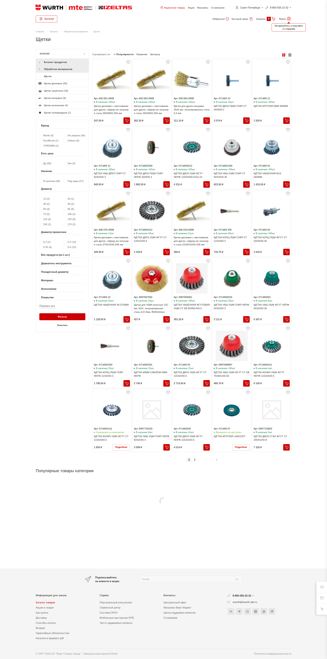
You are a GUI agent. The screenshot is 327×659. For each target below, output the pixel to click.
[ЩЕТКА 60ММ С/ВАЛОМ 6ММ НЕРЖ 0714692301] (152, 346)
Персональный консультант (116, 602)
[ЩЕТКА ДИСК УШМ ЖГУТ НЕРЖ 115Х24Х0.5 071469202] (192, 410)
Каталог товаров (45, 602)
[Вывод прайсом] (290, 55)
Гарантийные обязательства (52, 633)
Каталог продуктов (55, 62)
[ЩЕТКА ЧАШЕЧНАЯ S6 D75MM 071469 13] (112, 278)
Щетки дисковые (55, 83)
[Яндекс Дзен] (255, 611)
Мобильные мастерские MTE (117, 617)
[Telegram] (239, 611)
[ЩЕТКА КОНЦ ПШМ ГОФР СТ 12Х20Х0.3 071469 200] (232, 211)
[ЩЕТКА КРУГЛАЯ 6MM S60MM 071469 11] (272, 79)
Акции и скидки (45, 607)
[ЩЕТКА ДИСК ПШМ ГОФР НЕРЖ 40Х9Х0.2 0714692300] (152, 147)
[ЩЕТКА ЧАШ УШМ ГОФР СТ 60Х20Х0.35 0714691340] (232, 147)
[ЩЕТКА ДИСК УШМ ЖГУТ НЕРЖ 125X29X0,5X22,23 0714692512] (192, 147)
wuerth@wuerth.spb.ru (245, 602)
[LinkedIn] (272, 611)
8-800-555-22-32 (279, 7)
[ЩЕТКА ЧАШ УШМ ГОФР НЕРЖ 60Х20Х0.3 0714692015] (232, 278)
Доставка (41, 617)
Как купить (42, 612)
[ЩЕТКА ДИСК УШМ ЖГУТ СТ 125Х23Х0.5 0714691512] (152, 211)
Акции (191, 7)
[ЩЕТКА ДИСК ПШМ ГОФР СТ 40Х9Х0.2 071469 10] (232, 79)
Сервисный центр (110, 607)
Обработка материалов (58, 69)
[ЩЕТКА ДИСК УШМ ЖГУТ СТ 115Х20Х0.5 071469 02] (192, 346)
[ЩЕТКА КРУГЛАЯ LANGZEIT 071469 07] (232, 410)
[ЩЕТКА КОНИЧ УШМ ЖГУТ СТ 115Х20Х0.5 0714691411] (112, 410)
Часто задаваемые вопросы (116, 622)
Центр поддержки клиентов (180, 612)
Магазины (202, 7)
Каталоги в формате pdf (50, 638)
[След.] (214, 460)
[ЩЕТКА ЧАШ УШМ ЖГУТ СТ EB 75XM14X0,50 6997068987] (232, 346)
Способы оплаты (46, 622)
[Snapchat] (263, 611)
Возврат (40, 628)
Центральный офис (175, 602)
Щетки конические (56, 105)
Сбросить (80, 131)
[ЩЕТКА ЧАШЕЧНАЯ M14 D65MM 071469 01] (272, 147)
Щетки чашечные (56, 90)
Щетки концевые (55, 98)
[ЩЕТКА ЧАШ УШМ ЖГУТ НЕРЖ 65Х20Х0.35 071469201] (272, 278)
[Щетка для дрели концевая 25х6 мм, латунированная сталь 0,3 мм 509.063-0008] (192, 79)
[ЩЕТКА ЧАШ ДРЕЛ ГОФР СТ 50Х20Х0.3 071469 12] (112, 147)
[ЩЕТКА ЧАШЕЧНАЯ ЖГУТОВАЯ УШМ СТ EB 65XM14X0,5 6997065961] (192, 278)
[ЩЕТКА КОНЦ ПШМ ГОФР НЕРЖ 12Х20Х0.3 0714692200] (112, 346)
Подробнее (121, 447)
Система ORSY (109, 612)
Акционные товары (174, 7)
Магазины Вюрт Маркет (177, 607)
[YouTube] (247, 611)
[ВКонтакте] (231, 611)
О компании (217, 7)
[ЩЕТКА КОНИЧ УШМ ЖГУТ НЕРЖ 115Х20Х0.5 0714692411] (272, 346)
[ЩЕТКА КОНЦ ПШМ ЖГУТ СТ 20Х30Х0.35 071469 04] (272, 211)
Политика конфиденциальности (272, 653)
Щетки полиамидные (57, 112)
